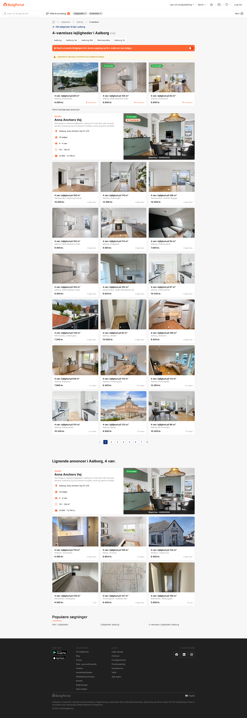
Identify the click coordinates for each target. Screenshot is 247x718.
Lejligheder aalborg (109, 624)
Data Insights (81, 689)
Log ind (238, 4)
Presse (79, 660)
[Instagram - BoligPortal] (191, 654)
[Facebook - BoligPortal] (176, 654)
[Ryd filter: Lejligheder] (85, 13)
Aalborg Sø (71, 40)
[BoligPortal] (13, 5)
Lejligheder (65, 22)
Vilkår (114, 672)
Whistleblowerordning (85, 677)
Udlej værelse (117, 652)
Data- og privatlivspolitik (86, 664)
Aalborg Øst (87, 40)
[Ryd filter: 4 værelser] (101, 13)
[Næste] (147, 442)
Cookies (79, 668)
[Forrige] (100, 442)
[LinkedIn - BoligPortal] (184, 654)
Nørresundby (103, 40)
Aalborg (79, 22)
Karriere (79, 681)
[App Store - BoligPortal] (59, 658)
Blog (78, 656)
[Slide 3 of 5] (75, 90)
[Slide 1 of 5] (72, 90)
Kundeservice (117, 668)
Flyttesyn (115, 656)
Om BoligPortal (82, 652)
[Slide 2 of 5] (73, 90)
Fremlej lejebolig (118, 664)
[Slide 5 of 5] (78, 90)
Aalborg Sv (119, 40)
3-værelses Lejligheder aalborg (164, 624)
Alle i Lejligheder (60, 624)
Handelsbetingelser (84, 672)
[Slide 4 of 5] (77, 90)
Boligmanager (82, 685)
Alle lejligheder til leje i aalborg (70, 26)
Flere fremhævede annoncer (66, 109)
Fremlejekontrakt (119, 660)
